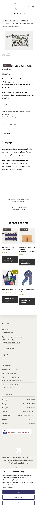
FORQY (26, 463)
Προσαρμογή (18, 497)
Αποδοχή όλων (18, 492)
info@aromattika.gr (13, 343)
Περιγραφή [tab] (6, 134)
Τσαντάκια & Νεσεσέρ (18, 23)
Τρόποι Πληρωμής (9, 373)
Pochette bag (11, 117)
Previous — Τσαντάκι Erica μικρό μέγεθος (19, 200)
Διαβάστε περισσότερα (8, 260)
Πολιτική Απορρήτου (10, 384)
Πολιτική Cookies (9, 388)
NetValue (29, 460)
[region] (18, 487)
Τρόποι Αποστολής (10, 370)
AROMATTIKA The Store (10, 20)
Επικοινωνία (10, 348)
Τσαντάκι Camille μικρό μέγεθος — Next (18, 209)
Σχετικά (18, 468)
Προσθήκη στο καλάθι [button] (9, 300)
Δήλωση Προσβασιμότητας (13, 380)
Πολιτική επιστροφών (11, 377)
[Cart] (33, 6)
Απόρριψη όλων (18, 502)
